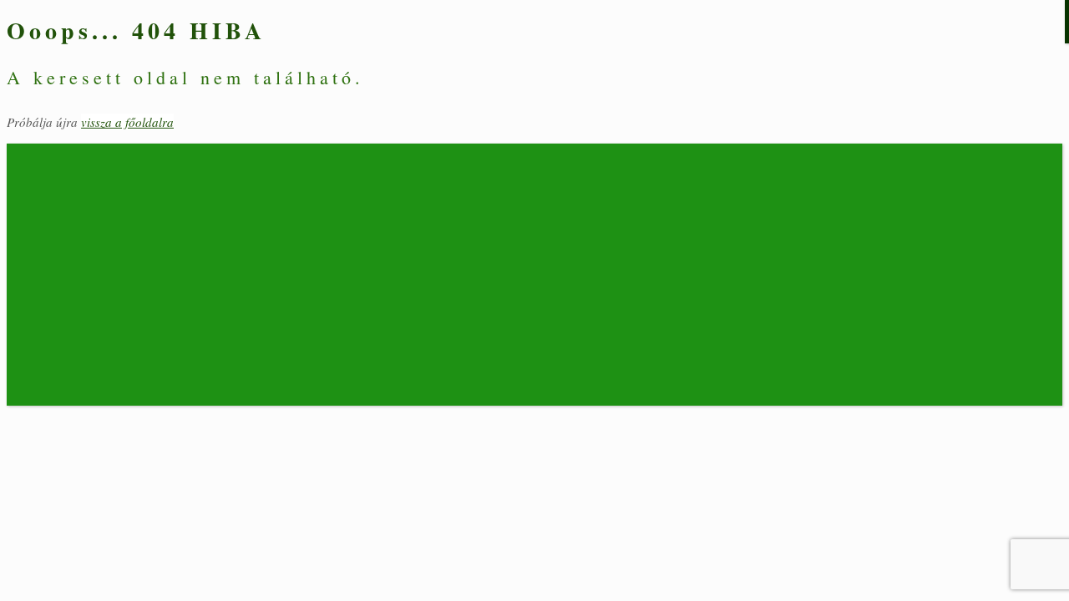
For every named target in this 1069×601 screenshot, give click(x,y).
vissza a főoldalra (127, 122)
